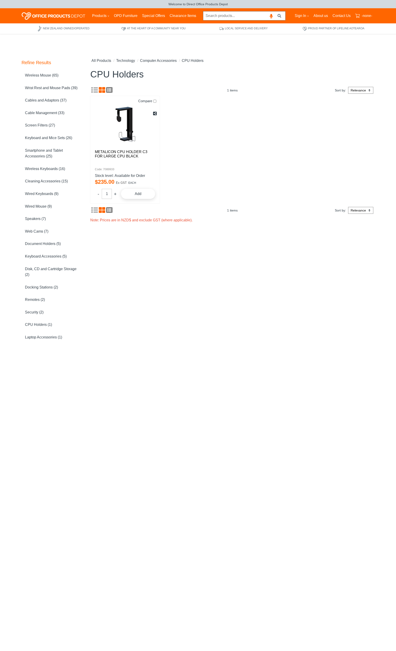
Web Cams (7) (36, 231)
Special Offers (153, 16)
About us (321, 16)
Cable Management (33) (44, 113)
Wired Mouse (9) (38, 206)
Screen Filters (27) (40, 125)
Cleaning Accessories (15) (46, 181)
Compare (145, 101)
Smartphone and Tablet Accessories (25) (44, 153)
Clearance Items (183, 16)
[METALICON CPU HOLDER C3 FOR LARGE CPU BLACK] (125, 124)
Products (99, 16)
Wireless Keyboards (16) (45, 169)
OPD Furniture (126, 16)
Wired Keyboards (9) (41, 194)
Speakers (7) (35, 219)
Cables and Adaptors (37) (45, 100)
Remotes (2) (35, 300)
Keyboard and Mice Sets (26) (48, 138)
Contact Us (342, 16)
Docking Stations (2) (41, 287)
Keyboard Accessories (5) (46, 256)
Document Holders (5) (43, 244)
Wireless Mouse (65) (41, 75)
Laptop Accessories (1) (43, 337)
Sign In (300, 16)
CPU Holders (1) (38, 325)
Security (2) (34, 312)
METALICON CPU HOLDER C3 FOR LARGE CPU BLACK (121, 154)
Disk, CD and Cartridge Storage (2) (51, 272)
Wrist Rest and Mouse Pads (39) (51, 88)
